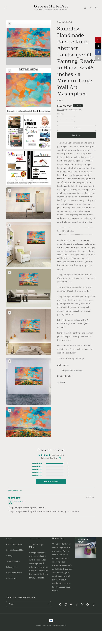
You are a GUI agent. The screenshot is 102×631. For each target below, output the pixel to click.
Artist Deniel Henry (14, 573)
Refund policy (11, 567)
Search (9, 539)
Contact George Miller (15, 550)
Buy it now (76, 135)
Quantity (60, 114)
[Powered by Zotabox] (98, 58)
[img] (14, 498)
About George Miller (14, 545)
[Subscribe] (48, 604)
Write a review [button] (51, 482)
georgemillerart (47, 625)
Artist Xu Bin (11, 578)
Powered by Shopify (59, 625)
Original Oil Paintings (72, 371)
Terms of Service (13, 561)
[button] (5, 8)
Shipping (60, 109)
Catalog (9, 556)
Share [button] (62, 383)
